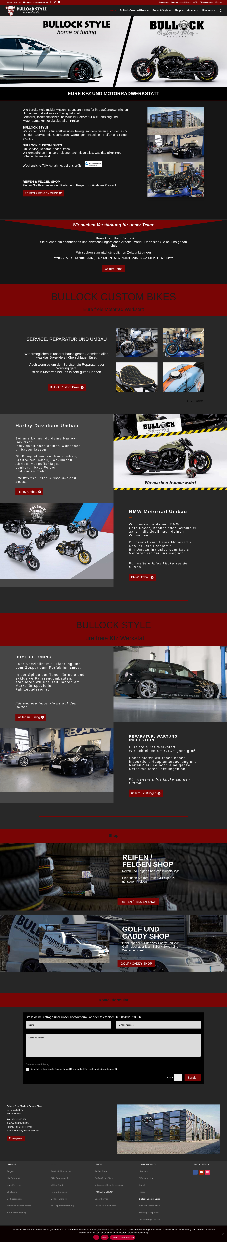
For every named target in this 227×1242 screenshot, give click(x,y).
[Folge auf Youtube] (201, 1172)
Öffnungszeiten (206, 2)
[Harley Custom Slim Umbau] (183, 356)
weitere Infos (113, 269)
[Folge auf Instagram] (207, 1172)
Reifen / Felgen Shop (147, 860)
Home (112, 10)
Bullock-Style (160, 10)
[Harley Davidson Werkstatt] (137, 356)
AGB (195, 2)
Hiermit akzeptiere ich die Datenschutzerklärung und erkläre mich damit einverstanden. (72, 1069)
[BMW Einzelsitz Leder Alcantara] (137, 391)
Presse (142, 1192)
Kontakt (218, 2)
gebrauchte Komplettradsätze (109, 1185)
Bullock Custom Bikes (133, 10)
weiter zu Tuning (29, 717)
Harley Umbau (27, 491)
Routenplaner (16, 1138)
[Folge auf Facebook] (195, 1172)
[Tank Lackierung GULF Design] (183, 391)
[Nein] (223, 1233)
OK (96, 1237)
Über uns (207, 10)
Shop (177, 10)
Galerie (191, 10)
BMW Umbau (140, 577)
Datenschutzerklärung (181, 2)
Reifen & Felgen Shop (41, 193)
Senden (193, 1077)
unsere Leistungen (143, 793)
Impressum (164, 2)
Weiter (199, 401)
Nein (104, 1237)
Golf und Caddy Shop (145, 932)
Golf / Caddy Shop (136, 963)
